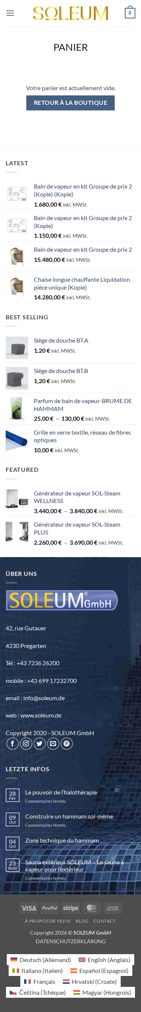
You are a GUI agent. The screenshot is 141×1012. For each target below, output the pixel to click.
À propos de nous (48, 921)
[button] (10, 13)
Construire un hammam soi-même (69, 816)
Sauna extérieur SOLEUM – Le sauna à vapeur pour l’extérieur (74, 865)
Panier (70, 47)
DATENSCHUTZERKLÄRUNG (71, 941)
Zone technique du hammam (62, 840)
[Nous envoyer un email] (53, 743)
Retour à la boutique (70, 102)
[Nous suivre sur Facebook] (12, 743)
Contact (104, 921)
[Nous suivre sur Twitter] (39, 743)
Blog (82, 921)
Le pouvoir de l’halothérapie (61, 792)
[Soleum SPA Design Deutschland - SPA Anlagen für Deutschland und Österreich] (70, 13)
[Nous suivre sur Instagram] (26, 743)
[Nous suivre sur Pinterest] (67, 743)
